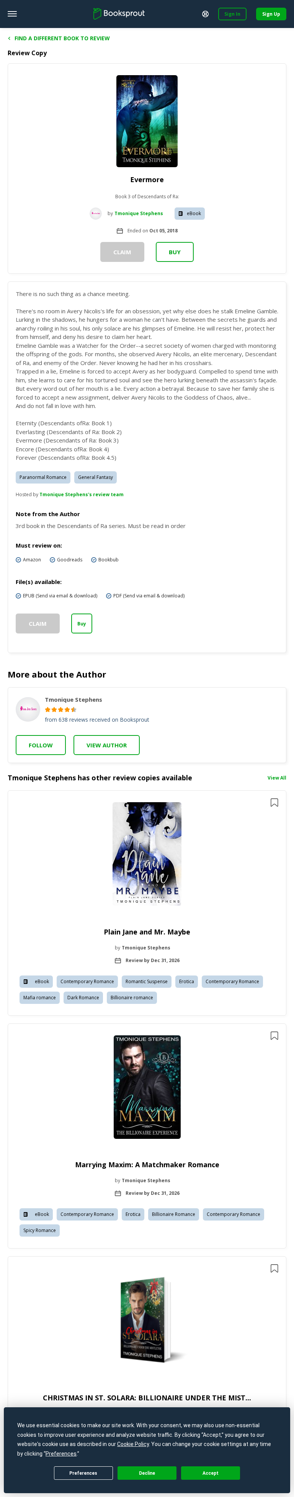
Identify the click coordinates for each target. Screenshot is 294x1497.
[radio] (48, 709)
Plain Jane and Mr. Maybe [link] (147, 931)
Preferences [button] (61, 1454)
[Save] (274, 802)
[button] (147, 903)
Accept (211, 1473)
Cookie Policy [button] (133, 1444)
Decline (147, 1473)
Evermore (147, 179)
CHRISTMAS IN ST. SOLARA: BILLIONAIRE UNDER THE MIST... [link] (147, 1397)
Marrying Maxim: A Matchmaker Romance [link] (147, 1164)
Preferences (83, 1473)
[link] (147, 855)
